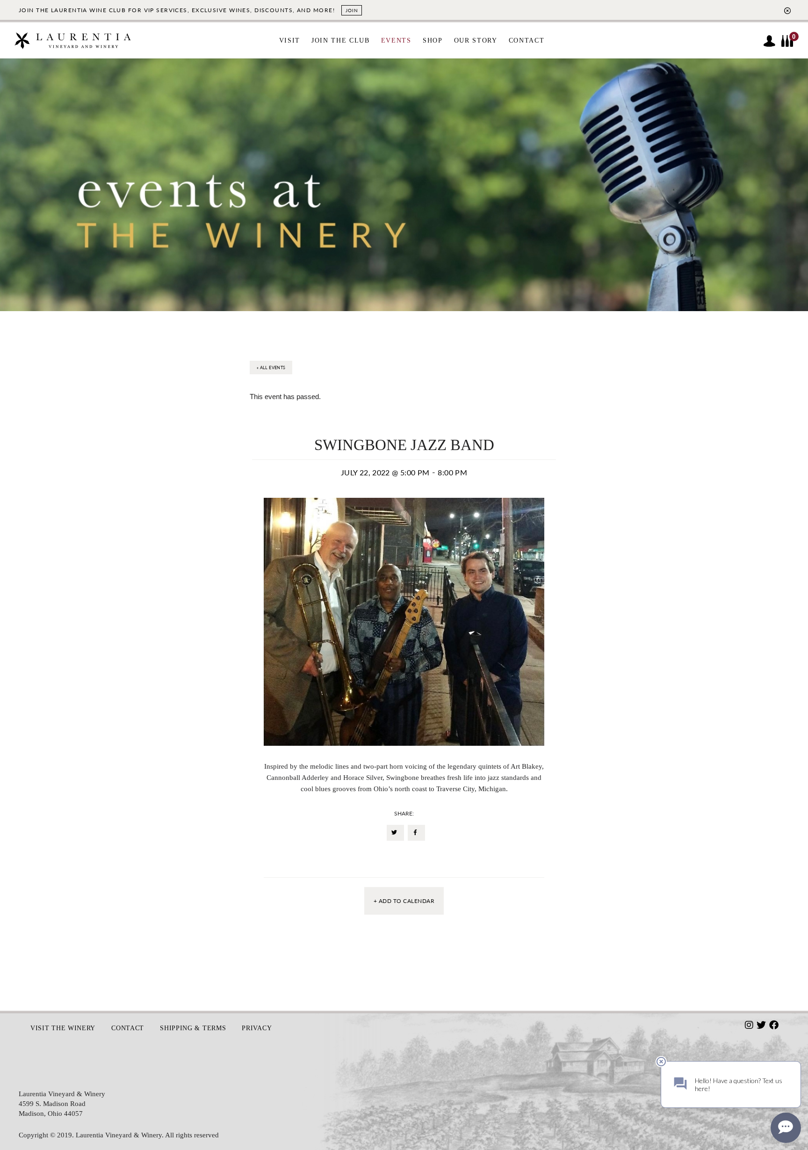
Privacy (257, 1028)
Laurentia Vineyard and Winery (72, 45)
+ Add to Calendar (404, 901)
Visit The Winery (62, 1028)
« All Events (271, 367)
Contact (127, 1028)
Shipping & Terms (193, 1028)
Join (352, 10)
